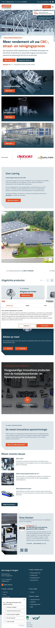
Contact (46, 7)
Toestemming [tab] (9, 305)
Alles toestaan (44, 325)
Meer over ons (9, 60)
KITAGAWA (33, 602)
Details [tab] (27, 305)
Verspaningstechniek (35, 573)
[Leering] (6, 7)
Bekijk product (26, 295)
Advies (4, 594)
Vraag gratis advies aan (25, 60)
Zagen (31, 607)
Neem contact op (8, 585)
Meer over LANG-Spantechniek (16, 445)
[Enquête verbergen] (24, 600)
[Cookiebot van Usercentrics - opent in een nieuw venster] (47, 301)
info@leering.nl (5, 581)
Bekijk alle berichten (9, 504)
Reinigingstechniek (35, 578)
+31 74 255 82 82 (45, 1)
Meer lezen (9, 91)
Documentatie (6, 597)
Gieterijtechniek (34, 580)
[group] (25, 157)
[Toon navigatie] (53, 6)
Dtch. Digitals (30, 626)
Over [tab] (45, 305)
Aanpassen (26, 325)
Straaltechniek (33, 575)
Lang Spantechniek (35, 599)
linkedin (32, 592)
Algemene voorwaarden (27, 624)
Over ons (5, 592)
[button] (50, 259)
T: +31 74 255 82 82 (6, 579)
